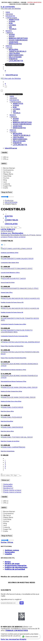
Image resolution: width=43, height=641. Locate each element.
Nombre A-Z (8, 488)
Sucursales (10, 552)
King (5, 180)
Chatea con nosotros (31, 636)
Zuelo (5, 188)
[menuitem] (8, 12)
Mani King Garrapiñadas (7, 451)
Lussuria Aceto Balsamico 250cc (10, 272)
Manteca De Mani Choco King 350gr (11, 401)
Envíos (8, 562)
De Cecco (7, 172)
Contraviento (8, 170)
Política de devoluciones (16, 567)
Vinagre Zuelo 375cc (7, 292)
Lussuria (6, 184)
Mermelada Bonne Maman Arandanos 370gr (13, 369)
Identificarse (12, 75)
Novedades (7, 486)
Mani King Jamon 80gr (7, 431)
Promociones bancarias (15, 565)
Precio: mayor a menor (12, 492)
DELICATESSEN (11, 202)
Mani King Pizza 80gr (7, 421)
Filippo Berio (8, 174)
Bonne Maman (9, 168)
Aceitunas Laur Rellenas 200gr (9, 252)
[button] (12, 233)
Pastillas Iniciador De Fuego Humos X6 (12, 312)
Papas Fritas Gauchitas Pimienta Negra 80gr (13, 358)
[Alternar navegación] (6, 87)
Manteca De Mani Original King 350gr (11, 391)
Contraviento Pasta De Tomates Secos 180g (13, 324)
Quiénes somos (12, 550)
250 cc (5, 157)
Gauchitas (7, 176)
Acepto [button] (23, 639)
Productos (9, 200)
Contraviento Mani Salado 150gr (10, 262)
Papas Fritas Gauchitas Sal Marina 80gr (12, 346)
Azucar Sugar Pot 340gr (7, 282)
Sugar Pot (7, 186)
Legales (8, 554)
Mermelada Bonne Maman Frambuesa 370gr (13, 381)
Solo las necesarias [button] (10, 639)
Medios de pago (12, 564)
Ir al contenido (8, 7)
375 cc (5, 159)
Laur (5, 182)
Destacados (7, 484)
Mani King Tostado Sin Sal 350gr (10, 441)
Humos (6, 178)
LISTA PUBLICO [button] (8, 229)
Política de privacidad (15, 569)
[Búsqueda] (26, 65)
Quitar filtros (7, 542)
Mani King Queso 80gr (7, 411)
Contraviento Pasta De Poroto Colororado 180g (14, 336)
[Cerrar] (2, 91)
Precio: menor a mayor (12, 490)
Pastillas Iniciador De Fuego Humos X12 (12, 302)
